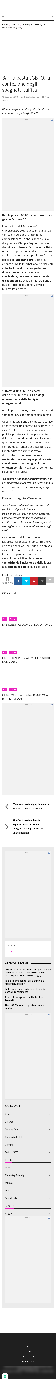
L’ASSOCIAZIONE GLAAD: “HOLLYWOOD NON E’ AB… (26, 659)
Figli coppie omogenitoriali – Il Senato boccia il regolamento (25, 991)
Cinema (9, 1121)
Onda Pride (11, 1198)
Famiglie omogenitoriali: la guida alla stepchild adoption (24, 982)
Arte (46, 97)
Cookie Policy (28, 1361)
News (8, 1190)
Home (5, 24)
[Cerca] (10, 952)
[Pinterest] (34, 581)
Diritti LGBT (11, 1152)
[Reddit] (42, 581)
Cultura (15, 24)
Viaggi (8, 1213)
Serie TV (9, 1205)
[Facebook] (18, 581)
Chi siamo (28, 1346)
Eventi (8, 1160)
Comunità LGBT (13, 1137)
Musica (9, 1183)
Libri (7, 1167)
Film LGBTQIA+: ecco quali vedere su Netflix (24, 1007)
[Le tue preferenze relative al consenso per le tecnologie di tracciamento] (5, 1376)
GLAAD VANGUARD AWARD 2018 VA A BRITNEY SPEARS (25, 696)
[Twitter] (26, 581)
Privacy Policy (28, 1356)
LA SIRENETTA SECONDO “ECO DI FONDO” (27, 624)
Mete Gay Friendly (14, 1175)
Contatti (28, 1351)
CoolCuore (28, 7)
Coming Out (11, 1129)
